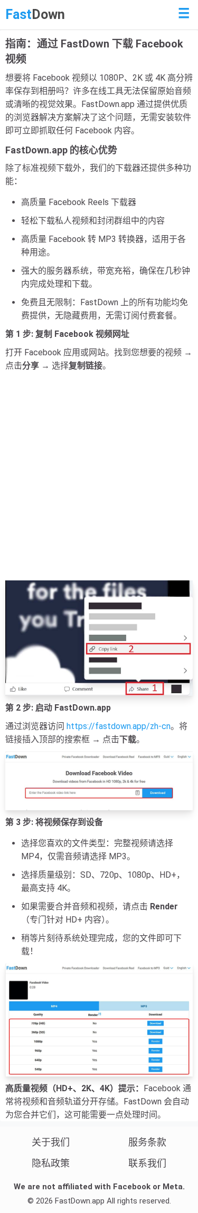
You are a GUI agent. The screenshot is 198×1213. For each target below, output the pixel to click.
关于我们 (51, 1142)
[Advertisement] (99, 476)
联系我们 (147, 1163)
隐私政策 (51, 1163)
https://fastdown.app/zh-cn (119, 726)
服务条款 (147, 1142)
